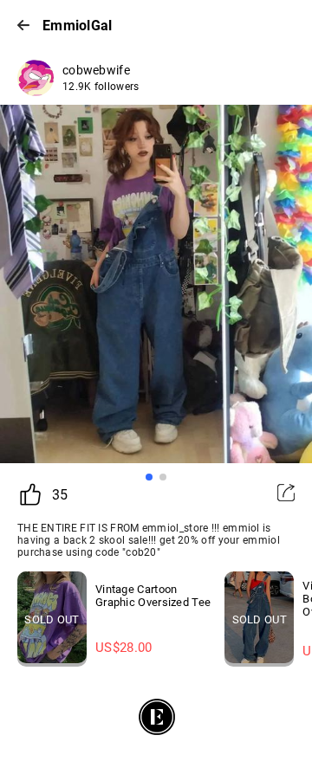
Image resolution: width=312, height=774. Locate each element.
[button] (149, 477)
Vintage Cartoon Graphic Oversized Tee (153, 596)
